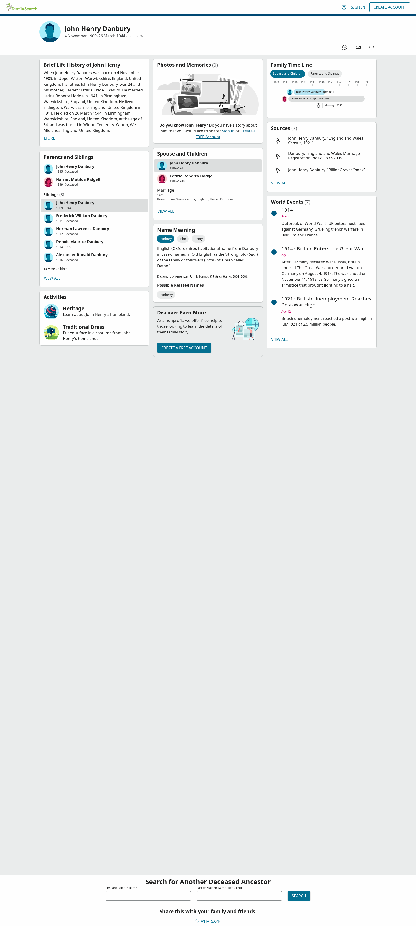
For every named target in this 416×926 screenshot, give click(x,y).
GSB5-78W (136, 36)
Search (299, 896)
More (49, 138)
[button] (94, 169)
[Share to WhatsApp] (345, 47)
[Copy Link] (372, 47)
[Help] (344, 7)
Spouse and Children (287, 74)
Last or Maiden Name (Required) (219, 888)
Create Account (389, 7)
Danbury (165, 239)
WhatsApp (210, 921)
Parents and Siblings (325, 74)
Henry (198, 239)
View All (52, 278)
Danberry (166, 295)
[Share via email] (358, 47)
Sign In (358, 7)
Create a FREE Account (184, 348)
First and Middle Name (121, 888)
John (183, 239)
